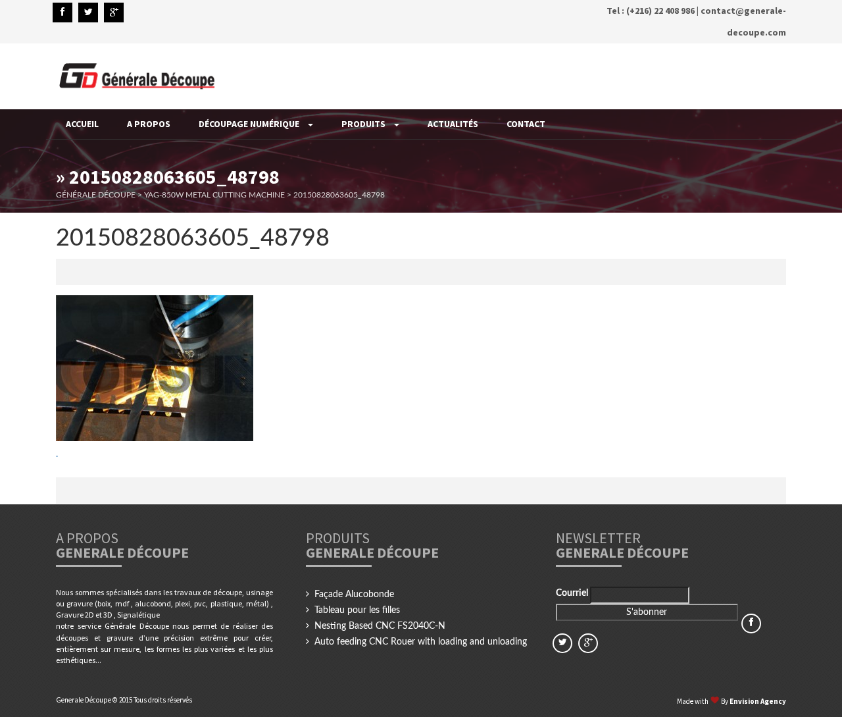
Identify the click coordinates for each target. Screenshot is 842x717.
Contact (526, 124)
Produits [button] (364, 124)
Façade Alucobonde (354, 594)
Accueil (82, 124)
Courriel (573, 593)
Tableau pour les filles (357, 610)
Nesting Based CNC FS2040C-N (379, 626)
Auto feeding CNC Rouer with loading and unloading (420, 642)
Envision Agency (758, 701)
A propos (148, 124)
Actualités (453, 124)
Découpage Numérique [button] (250, 124)
